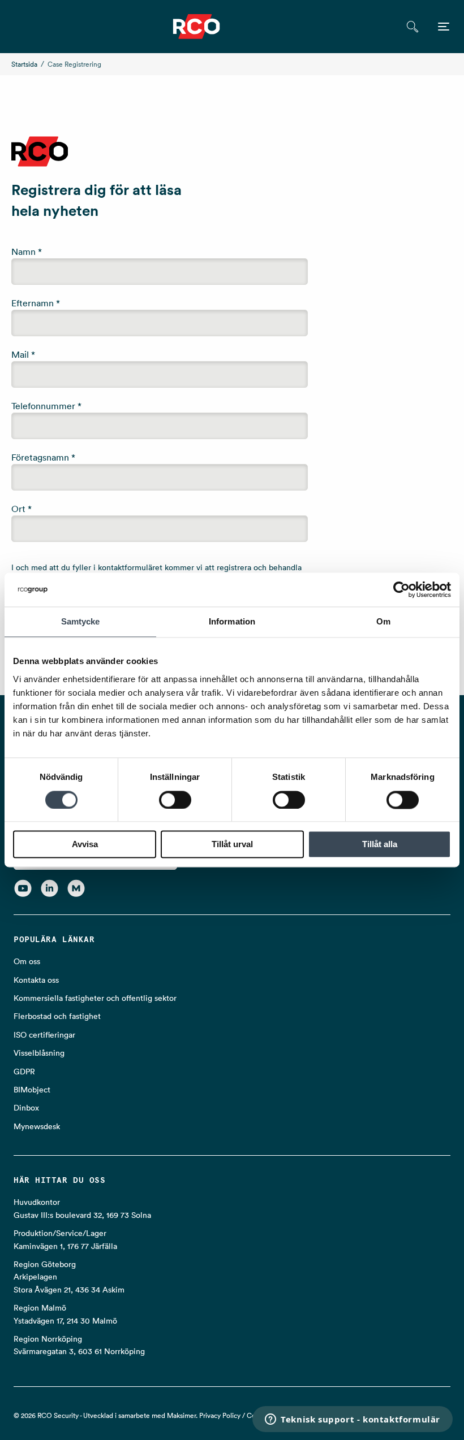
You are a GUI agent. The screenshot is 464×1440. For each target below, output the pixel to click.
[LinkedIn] (49, 887)
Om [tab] (383, 621)
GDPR (24, 1071)
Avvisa (85, 844)
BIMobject (32, 1090)
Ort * (21, 508)
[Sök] (412, 26)
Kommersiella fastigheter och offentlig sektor (95, 998)
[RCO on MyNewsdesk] (76, 887)
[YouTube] (23, 887)
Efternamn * (35, 303)
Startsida (24, 64)
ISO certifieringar (44, 1035)
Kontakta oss (36, 980)
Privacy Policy (219, 1415)
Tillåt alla (379, 844)
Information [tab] (232, 621)
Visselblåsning (39, 1053)
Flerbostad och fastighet (57, 1016)
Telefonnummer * (46, 405)
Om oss (27, 961)
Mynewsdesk (37, 1126)
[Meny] (443, 26)
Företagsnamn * (43, 457)
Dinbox (26, 1108)
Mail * (23, 354)
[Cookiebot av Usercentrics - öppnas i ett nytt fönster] (401, 589)
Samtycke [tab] (80, 621)
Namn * (26, 251)
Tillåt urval (232, 844)
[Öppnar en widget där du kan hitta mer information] (352, 1420)
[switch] (175, 800)
